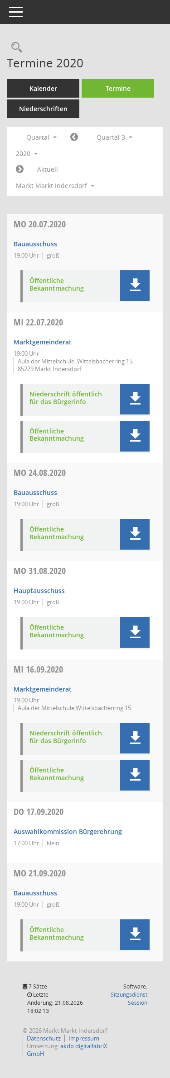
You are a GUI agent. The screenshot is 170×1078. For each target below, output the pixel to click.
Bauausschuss (35, 244)
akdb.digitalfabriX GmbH (67, 1050)
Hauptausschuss (39, 590)
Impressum (83, 1038)
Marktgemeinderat (43, 342)
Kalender (43, 88)
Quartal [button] (38, 137)
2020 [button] (24, 153)
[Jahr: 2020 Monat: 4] (74, 137)
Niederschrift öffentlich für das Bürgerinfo (65, 398)
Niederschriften (43, 108)
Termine (118, 88)
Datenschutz (44, 1038)
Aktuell (47, 169)
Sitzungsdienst (129, 999)
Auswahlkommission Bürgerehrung (68, 831)
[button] (135, 285)
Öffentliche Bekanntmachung (56, 284)
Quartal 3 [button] (112, 137)
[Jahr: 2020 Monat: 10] (19, 169)
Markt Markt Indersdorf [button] (52, 185)
